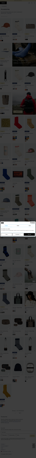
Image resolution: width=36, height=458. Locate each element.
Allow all (29, 234)
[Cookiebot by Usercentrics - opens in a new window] (31, 223)
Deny (7, 234)
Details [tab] (18, 225)
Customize (17, 234)
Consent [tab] (6, 225)
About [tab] (30, 225)
